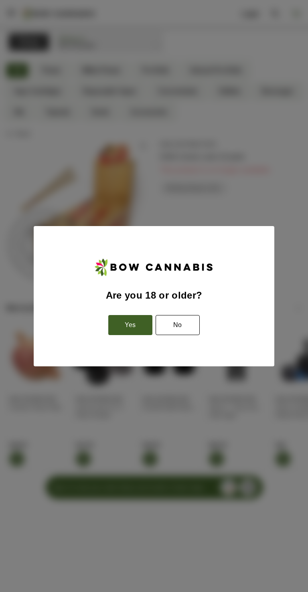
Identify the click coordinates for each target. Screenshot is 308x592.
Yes (130, 324)
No (177, 324)
